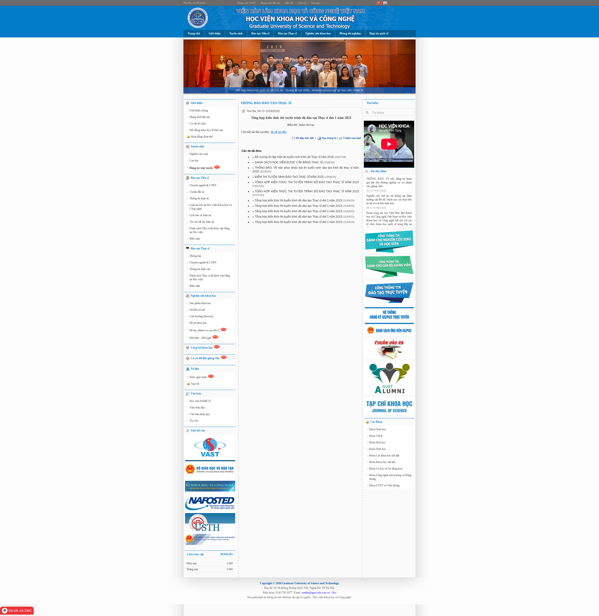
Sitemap (315, 2)
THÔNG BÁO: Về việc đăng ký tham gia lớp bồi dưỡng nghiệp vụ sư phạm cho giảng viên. (389, 218)
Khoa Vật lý (375, 435)
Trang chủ (194, 33)
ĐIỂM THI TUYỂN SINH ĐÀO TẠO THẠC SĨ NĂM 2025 (289, 177)
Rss (334, 592)
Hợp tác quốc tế (378, 33)
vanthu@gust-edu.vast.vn (316, 592)
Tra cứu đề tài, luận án (200, 221)
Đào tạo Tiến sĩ (260, 33)
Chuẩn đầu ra (195, 191)
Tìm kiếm (372, 103)
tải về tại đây (279, 132)
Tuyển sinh (236, 33)
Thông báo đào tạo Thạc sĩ (266, 103)
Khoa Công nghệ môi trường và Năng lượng (389, 477)
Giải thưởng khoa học (200, 316)
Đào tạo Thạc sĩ (287, 33)
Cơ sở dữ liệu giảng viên (205, 358)
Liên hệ (302, 2)
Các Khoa (376, 421)
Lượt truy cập (210, 554)
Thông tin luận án (198, 198)
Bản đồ (289, 2)
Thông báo (194, 256)
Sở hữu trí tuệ (196, 309)
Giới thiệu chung (197, 110)
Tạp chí (195, 383)
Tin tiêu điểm (378, 171)
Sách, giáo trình (197, 377)
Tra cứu (192, 420)
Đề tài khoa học (197, 322)
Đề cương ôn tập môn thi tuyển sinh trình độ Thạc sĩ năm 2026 (294, 157)
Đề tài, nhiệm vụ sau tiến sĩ (203, 330)
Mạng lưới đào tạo (271, 2)
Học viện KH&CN (199, 401)
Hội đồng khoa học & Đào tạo (205, 130)
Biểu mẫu (193, 238)
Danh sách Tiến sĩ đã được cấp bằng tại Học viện (208, 230)
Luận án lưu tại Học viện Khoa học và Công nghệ (209, 206)
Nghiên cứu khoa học (318, 33)
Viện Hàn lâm (196, 407)
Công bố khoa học (202, 347)
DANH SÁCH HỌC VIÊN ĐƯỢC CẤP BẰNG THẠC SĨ (288, 162)
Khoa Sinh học (376, 449)
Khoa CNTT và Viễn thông (383, 485)
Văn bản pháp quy (198, 414)
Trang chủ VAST (246, 2)
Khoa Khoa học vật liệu (381, 462)
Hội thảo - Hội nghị (199, 337)
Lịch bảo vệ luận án (199, 215)
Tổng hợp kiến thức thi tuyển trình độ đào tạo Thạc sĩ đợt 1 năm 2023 (298, 200)
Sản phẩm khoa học (199, 303)
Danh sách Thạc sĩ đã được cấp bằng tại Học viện (208, 277)
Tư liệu (195, 368)
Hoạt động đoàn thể (202, 136)
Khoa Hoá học (376, 442)
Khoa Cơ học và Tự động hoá (384, 468)
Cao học (193, 160)
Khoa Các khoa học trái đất (383, 455)
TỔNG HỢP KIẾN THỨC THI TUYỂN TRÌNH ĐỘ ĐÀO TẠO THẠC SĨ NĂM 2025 (307, 182)
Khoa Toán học (376, 429)
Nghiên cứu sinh (197, 154)
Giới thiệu (215, 33)
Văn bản (196, 393)
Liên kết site (198, 430)
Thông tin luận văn (198, 269)
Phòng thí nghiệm (350, 33)
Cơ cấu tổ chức (196, 123)
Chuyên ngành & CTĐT (201, 185)
